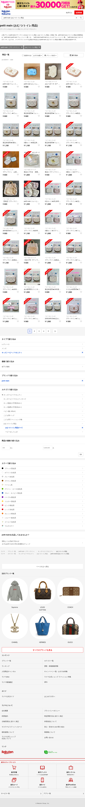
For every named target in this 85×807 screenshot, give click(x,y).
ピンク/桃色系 (9, 505)
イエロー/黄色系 (10, 501)
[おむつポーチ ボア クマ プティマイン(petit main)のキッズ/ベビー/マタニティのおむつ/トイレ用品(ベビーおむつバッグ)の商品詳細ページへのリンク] (53, 71)
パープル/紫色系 (10, 497)
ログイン (69, 12)
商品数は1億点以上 (14, 773)
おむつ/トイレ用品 (31, 47)
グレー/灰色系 (9, 477)
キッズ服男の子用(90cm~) (13, 407)
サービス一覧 (5, 793)
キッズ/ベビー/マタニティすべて (15, 399)
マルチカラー (9, 526)
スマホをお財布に (42, 786)
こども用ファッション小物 (13, 419)
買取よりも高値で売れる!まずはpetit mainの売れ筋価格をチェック (16, 542)
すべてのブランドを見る (42, 650)
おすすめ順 (37, 55)
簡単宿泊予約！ (71, 773)
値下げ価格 (6, 366)
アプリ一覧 (47, 793)
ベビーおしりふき (8, 81)
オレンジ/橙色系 (10, 513)
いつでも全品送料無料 (42, 773)
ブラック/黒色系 (10, 468)
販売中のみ (28, 55)
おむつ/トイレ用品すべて (14, 427)
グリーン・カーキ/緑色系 (13, 489)
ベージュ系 (8, 485)
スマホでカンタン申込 (14, 786)
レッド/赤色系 (9, 509)
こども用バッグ (9, 415)
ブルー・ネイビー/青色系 (13, 493)
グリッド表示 (50, 55)
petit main (5, 381)
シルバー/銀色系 (10, 518)
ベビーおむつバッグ (51, 81)
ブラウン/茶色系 (10, 481)
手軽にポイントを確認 (70, 786)
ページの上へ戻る (42, 566)
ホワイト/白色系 (10, 472)
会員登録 (79, 12)
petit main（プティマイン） (10, 47)
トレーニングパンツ (30, 199)
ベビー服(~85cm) (10, 411)
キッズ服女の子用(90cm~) (13, 403)
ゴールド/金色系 (10, 522)
